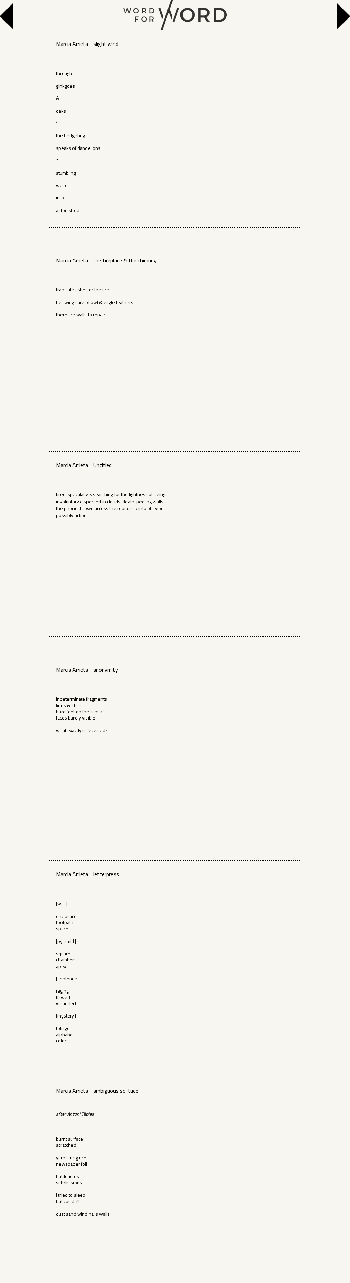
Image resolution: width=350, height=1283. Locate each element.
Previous (8, 16)
